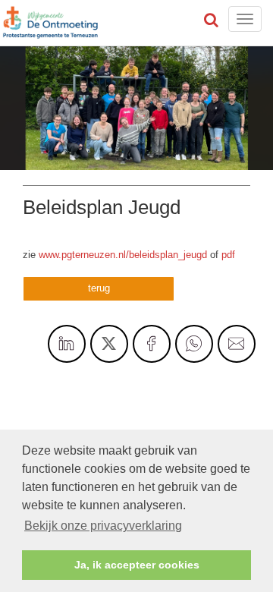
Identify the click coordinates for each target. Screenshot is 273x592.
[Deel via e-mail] (237, 344)
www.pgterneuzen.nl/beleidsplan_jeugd (123, 254)
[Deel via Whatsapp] (194, 344)
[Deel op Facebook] (152, 344)
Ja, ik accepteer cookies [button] (136, 565)
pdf (228, 254)
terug (99, 288)
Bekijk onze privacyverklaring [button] (103, 525)
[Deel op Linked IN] (67, 344)
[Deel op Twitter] (109, 344)
